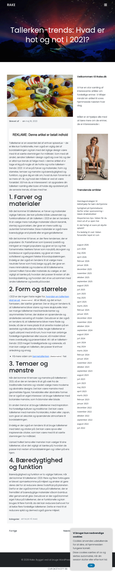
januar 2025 (82, 314)
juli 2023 (81, 379)
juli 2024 (81, 338)
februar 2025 (83, 310)
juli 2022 (81, 428)
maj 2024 (81, 346)
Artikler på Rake (29, 519)
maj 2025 (81, 297)
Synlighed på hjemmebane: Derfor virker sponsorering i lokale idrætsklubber (90, 211)
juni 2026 (81, 248)
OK (91, 565)
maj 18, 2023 (31, 121)
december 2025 (84, 269)
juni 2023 (81, 383)
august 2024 (83, 334)
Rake (11, 5)
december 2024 (84, 318)
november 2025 (84, 273)
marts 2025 (82, 305)
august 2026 (83, 244)
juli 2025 (81, 289)
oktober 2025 (83, 277)
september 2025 (84, 281)
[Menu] (105, 5)
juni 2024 (81, 342)
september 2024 (84, 330)
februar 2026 (83, 261)
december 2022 (84, 407)
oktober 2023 (83, 367)
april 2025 (82, 301)
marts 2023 (82, 395)
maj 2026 (81, 253)
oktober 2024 (83, 326)
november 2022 (84, 411)
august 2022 (83, 424)
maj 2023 (81, 387)
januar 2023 (82, 403)
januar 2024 (82, 358)
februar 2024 (83, 354)
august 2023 (83, 375)
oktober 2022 (83, 415)
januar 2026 (82, 265)
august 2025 (83, 285)
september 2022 (84, 419)
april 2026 (82, 257)
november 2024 (84, 322)
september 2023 (84, 371)
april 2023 (82, 391)
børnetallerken (41, 356)
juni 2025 (81, 293)
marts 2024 (82, 350)
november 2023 (84, 362)
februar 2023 (83, 399)
